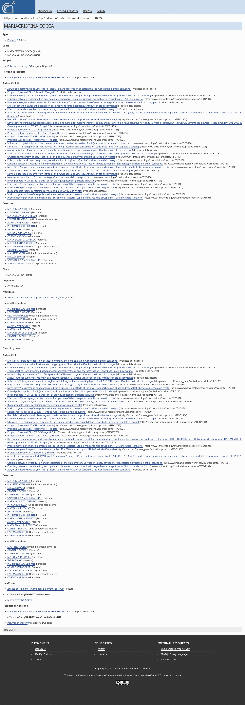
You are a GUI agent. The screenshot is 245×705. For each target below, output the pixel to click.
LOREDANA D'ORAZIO (19, 212)
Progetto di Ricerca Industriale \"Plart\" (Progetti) (33, 133)
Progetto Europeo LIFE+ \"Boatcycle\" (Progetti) (32, 139)
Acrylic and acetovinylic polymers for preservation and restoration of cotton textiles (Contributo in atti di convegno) (69, 88)
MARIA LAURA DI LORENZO (21, 239)
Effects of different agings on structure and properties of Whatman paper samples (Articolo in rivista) (61, 184)
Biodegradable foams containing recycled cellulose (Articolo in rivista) (44, 190)
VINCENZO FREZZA (17, 263)
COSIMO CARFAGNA (18, 236)
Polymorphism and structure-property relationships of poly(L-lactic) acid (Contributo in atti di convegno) (63, 160)
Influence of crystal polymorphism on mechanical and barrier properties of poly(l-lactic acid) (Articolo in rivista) (66, 143)
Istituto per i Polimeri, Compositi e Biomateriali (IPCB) (35, 297)
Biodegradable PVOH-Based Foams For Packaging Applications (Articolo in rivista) (51, 180)
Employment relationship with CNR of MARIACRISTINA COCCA (40, 77)
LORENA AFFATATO (17, 219)
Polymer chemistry (17, 66)
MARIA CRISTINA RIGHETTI (21, 243)
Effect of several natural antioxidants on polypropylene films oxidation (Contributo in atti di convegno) (62, 105)
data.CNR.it (45, 10)
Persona (11, 40)
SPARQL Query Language (174, 654)
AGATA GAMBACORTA (18, 222)
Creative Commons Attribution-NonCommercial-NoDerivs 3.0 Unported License (138, 675)
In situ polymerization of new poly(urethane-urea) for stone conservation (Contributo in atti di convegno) (63, 194)
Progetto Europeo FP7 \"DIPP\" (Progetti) (29, 129)
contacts (102, 654)
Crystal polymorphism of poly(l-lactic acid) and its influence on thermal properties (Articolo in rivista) (61, 156)
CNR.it (101, 10)
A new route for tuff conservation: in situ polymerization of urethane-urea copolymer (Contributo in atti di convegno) (70, 150)
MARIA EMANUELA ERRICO (21, 215)
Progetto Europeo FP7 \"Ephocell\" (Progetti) (31, 92)
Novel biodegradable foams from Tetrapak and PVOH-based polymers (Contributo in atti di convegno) (62, 173)
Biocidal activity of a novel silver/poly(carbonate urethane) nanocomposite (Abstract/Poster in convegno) (63, 119)
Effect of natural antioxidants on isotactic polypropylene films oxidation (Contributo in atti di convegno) (62, 109)
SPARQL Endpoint (67, 10)
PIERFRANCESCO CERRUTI (21, 226)
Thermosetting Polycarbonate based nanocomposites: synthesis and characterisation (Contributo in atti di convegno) (70, 170)
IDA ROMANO (14, 229)
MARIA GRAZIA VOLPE (19, 209)
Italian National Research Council (132, 668)
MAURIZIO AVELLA (17, 253)
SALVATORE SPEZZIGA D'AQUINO (24, 260)
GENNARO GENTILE (17, 249)
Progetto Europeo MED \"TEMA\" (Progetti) (30, 136)
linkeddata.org (169, 659)
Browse (87, 10)
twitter (101, 648)
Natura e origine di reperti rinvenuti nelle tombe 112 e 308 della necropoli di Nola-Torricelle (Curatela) (61, 187)
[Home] (17, 7)
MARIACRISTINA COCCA (19, 600)
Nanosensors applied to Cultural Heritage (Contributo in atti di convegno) (46, 177)
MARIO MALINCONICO (19, 232)
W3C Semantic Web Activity (175, 648)
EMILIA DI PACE (15, 256)
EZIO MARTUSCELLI (17, 246)
